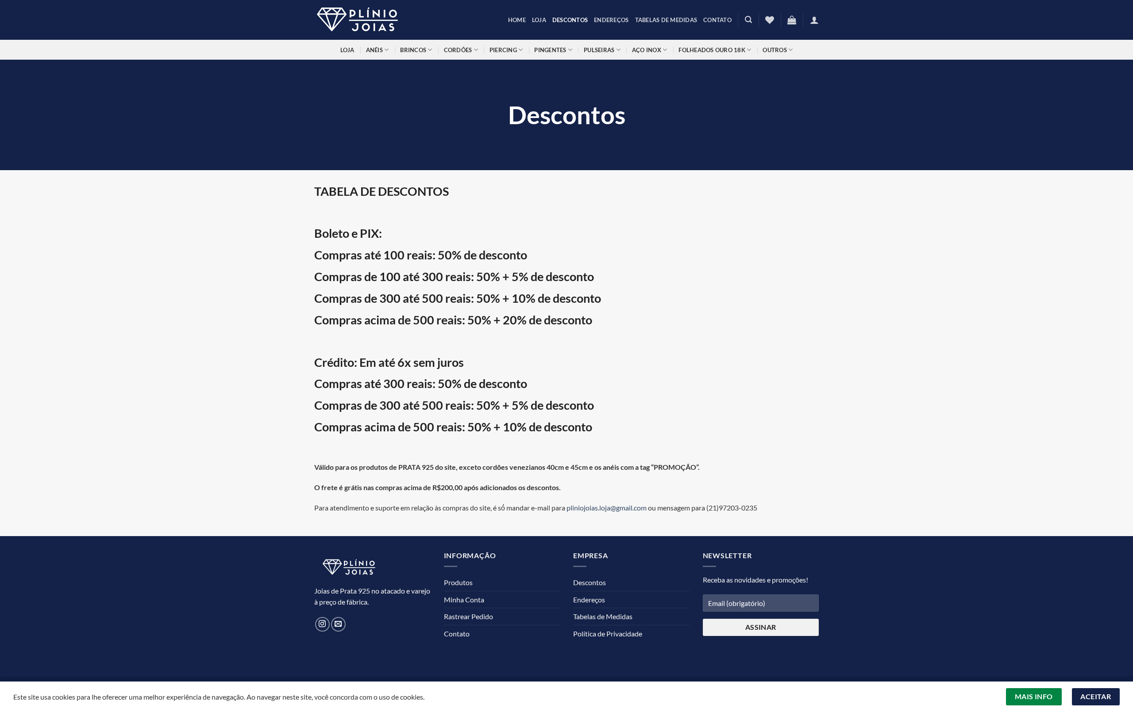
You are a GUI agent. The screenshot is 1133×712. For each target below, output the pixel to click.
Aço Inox (646, 49)
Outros (775, 49)
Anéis (374, 49)
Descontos (570, 19)
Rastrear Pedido (468, 616)
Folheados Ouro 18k (711, 49)
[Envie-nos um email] (338, 624)
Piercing (503, 49)
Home (517, 19)
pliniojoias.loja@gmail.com (606, 507)
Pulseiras (599, 49)
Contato (717, 19)
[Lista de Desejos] (769, 20)
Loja (539, 19)
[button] (748, 19)
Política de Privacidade (607, 633)
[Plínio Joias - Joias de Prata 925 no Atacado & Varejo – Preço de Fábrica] (358, 20)
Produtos (458, 582)
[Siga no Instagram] (322, 624)
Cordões (458, 49)
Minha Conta (464, 599)
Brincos (413, 49)
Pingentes (550, 49)
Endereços (611, 19)
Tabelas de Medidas (666, 19)
